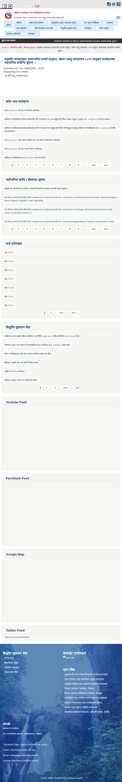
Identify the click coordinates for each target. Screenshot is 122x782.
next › (94, 165)
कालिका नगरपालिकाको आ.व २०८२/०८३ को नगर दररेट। (25, 157)
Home (5, 47)
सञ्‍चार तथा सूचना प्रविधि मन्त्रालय (81, 707)
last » (106, 165)
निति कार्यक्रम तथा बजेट (43, 28)
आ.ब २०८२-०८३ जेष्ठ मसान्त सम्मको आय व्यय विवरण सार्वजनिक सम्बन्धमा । (32, 140)
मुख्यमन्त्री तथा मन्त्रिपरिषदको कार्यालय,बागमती (86, 674)
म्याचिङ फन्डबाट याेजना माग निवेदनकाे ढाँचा (20, 380)
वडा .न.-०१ (8, 252)
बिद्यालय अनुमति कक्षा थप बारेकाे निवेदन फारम (21, 362)
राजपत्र (109, 22)
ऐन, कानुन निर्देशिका (90, 22)
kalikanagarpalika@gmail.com (24, 755)
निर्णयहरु (30, 34)
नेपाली (37, 6)
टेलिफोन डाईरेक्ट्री (12, 34)
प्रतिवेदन (86, 28)
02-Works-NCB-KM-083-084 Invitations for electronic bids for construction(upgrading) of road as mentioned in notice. (59, 221)
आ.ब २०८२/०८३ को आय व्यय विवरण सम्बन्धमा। (22, 110)
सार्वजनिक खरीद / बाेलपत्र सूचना (62, 22)
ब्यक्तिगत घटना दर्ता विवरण (14, 371)
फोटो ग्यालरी (102, 28)
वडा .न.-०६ (8, 296)
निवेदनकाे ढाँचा (11, 672)
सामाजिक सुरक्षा (11, 663)
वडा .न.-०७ (8, 287)
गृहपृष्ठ (8, 25)
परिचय (17, 22)
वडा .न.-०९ (8, 279)
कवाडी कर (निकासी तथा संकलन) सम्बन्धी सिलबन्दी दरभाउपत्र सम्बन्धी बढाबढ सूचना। (79, 41)
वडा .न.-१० (8, 261)
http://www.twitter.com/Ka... (24, 750)
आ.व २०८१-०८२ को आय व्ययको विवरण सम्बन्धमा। (23, 149)
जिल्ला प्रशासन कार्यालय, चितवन (80, 688)
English (28, 6)
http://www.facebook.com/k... (35, 744)
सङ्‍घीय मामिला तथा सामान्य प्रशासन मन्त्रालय (86, 684)
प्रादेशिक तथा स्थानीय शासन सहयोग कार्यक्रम (86, 698)
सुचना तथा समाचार (35, 22)
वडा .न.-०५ (8, 305)
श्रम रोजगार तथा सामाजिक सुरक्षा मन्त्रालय (84, 679)
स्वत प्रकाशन (20, 28)
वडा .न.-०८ (8, 270)
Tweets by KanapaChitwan (16, 637)
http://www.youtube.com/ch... (26, 760)
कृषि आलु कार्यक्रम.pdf (17, 75)
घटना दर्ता (9, 658)
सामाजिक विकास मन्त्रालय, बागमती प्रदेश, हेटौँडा (87, 712)
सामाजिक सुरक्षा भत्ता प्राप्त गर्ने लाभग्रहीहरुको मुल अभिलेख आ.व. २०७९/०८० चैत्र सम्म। (37, 345)
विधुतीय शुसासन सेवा (67, 28)
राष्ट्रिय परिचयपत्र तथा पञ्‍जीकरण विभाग (83, 702)
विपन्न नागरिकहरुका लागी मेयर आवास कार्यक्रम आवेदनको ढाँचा (27, 354)
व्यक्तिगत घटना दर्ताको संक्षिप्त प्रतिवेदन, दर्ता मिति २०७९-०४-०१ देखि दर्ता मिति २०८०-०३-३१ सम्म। (42, 336)
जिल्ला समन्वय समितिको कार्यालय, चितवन (83, 693)
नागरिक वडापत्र (11, 667)
